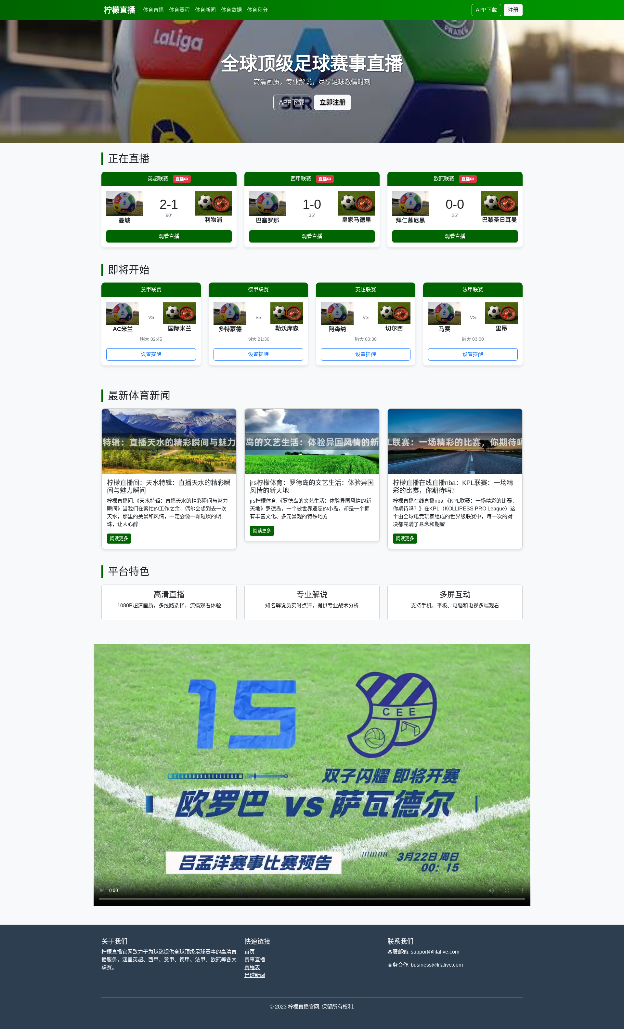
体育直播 (153, 10)
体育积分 (257, 10)
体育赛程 (179, 10)
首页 (249, 952)
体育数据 (231, 10)
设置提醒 (151, 354)
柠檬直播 (119, 10)
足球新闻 (254, 975)
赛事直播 (254, 959)
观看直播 (169, 236)
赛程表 (252, 967)
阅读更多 (119, 538)
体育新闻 (205, 10)
